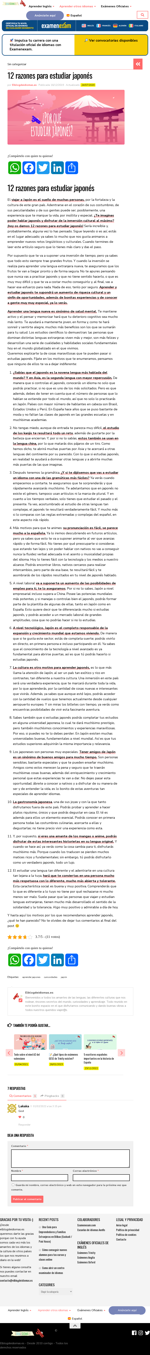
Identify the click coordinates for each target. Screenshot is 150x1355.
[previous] (9, 1052)
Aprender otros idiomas (76, 6)
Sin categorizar (17, 64)
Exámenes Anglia (86, 1257)
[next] (121, 1052)
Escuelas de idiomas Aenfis (91, 1230)
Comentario (19, 1146)
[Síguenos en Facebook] (134, 1332)
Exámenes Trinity (86, 1253)
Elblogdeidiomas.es (24, 85)
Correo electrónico (86, 1171)
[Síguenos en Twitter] (147, 1332)
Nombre (17, 1171)
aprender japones (31, 977)
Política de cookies (126, 1235)
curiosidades (50, 977)
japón (64, 977)
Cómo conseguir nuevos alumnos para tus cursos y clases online (53, 1254)
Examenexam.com (86, 1225)
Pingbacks (54, 1096)
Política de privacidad (127, 1230)
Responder (24, 1124)
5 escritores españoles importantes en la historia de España (99, 1058)
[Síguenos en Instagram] (140, 1332)
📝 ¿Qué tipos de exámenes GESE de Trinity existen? (63, 1056)
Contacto (121, 1239)
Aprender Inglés (40, 6)
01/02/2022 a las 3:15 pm (47, 1106)
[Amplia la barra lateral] (137, 64)
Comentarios (24, 1096)
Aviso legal (121, 1225)
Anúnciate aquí (45, 16)
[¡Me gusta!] (20, 1117)
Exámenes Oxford (86, 1262)
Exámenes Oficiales (115, 6)
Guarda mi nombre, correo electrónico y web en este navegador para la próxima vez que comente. (68, 1187)
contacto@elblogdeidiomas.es (16, 1280)
